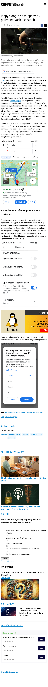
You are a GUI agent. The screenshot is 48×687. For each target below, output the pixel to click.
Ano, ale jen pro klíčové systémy (18, 538)
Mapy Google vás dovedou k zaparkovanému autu (24, 412)
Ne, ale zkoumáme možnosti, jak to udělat (22, 549)
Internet (17, 11)
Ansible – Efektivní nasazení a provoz (18, 637)
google (25, 434)
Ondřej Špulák (6, 25)
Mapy (3, 80)
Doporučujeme (14, 434)
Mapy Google (15, 100)
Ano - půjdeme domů (14, 543)
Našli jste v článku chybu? (9, 417)
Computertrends (6, 11)
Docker (6, 655)
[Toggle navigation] (45, 4)
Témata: (4, 434)
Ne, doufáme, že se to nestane (18, 554)
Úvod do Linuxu (9, 646)
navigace (11, 438)
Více (41, 639)
